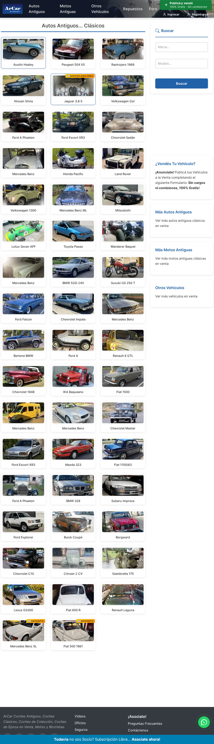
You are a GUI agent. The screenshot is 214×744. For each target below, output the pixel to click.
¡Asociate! (137, 716)
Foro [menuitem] (153, 9)
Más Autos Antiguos (173, 212)
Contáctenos (138, 730)
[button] (181, 32)
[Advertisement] (181, 125)
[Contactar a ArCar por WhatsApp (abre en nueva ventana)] (204, 722)
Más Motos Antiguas (173, 250)
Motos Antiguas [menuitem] (68, 9)
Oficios (80, 723)
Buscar (181, 83)
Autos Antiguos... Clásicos (73, 26)
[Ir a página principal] (13, 9)
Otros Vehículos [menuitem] (100, 9)
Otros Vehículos (169, 288)
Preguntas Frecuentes (145, 723)
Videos (80, 716)
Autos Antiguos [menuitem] (37, 9)
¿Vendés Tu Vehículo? (175, 163)
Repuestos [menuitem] (133, 9)
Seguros (81, 729)
